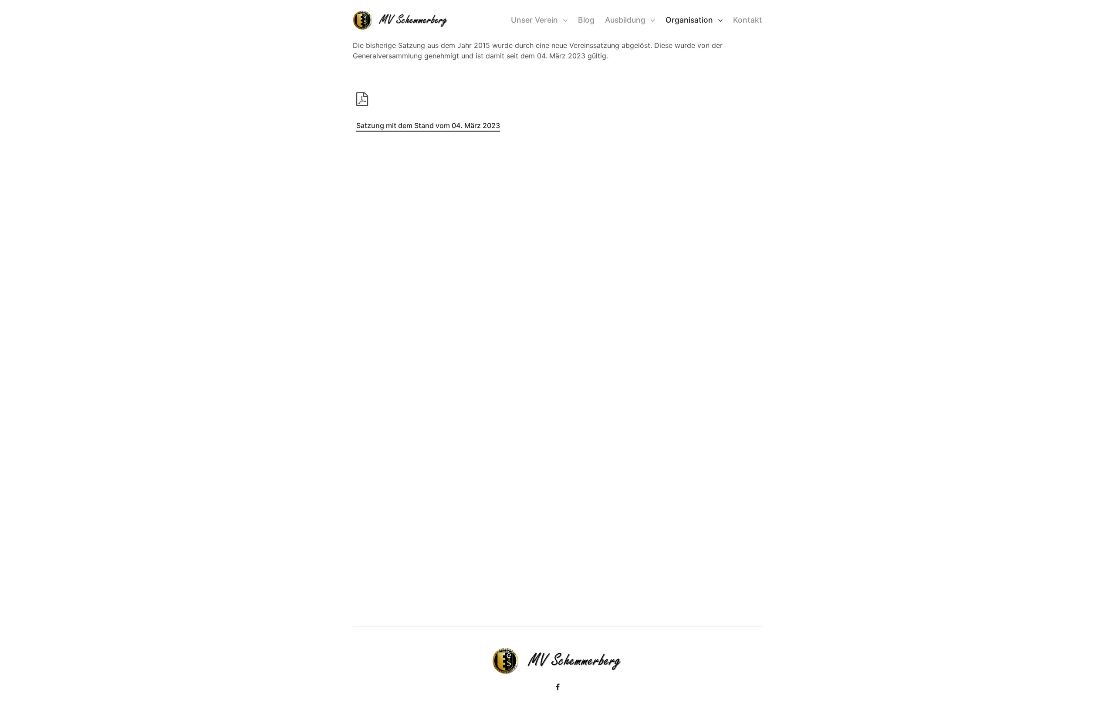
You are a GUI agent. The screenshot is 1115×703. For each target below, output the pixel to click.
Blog (586, 19)
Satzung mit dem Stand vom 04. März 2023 (428, 125)
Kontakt (747, 19)
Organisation (689, 19)
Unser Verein (534, 19)
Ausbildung (625, 19)
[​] (557, 687)
